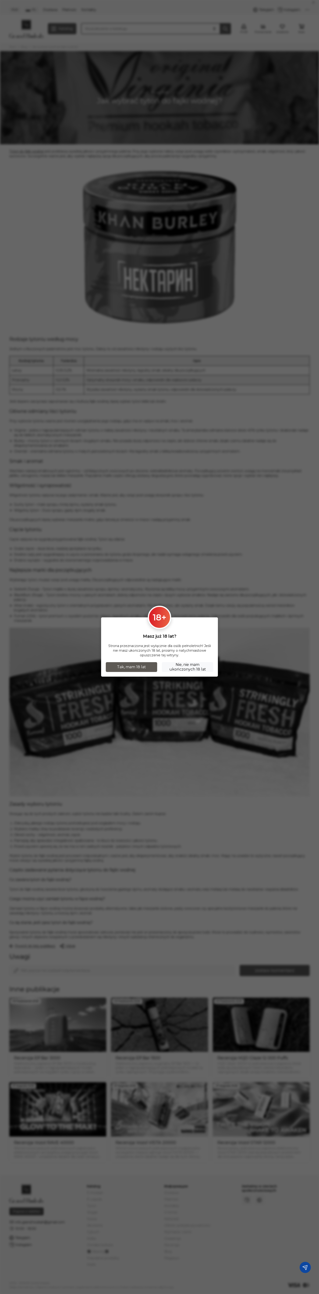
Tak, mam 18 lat (131, 667)
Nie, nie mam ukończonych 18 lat (187, 666)
